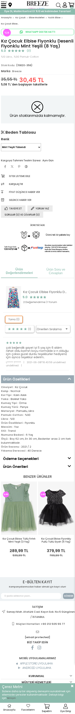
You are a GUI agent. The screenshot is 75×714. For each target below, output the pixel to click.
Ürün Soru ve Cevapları (55, 271)
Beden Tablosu (20, 132)
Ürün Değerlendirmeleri (19, 271)
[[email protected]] (38, 632)
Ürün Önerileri (15, 466)
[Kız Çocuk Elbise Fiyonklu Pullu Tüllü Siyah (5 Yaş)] (56, 508)
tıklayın (11, 698)
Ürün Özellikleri (16, 379)
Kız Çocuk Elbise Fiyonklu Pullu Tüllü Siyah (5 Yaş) (56, 540)
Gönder (68, 595)
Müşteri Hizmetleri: (40, 624)
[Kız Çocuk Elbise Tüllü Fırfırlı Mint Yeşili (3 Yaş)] (19, 508)
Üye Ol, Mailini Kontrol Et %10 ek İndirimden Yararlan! (37, 11)
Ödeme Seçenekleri (21, 458)
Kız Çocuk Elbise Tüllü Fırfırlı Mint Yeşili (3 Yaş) (19, 540)
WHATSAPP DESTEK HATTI (40, 32)
